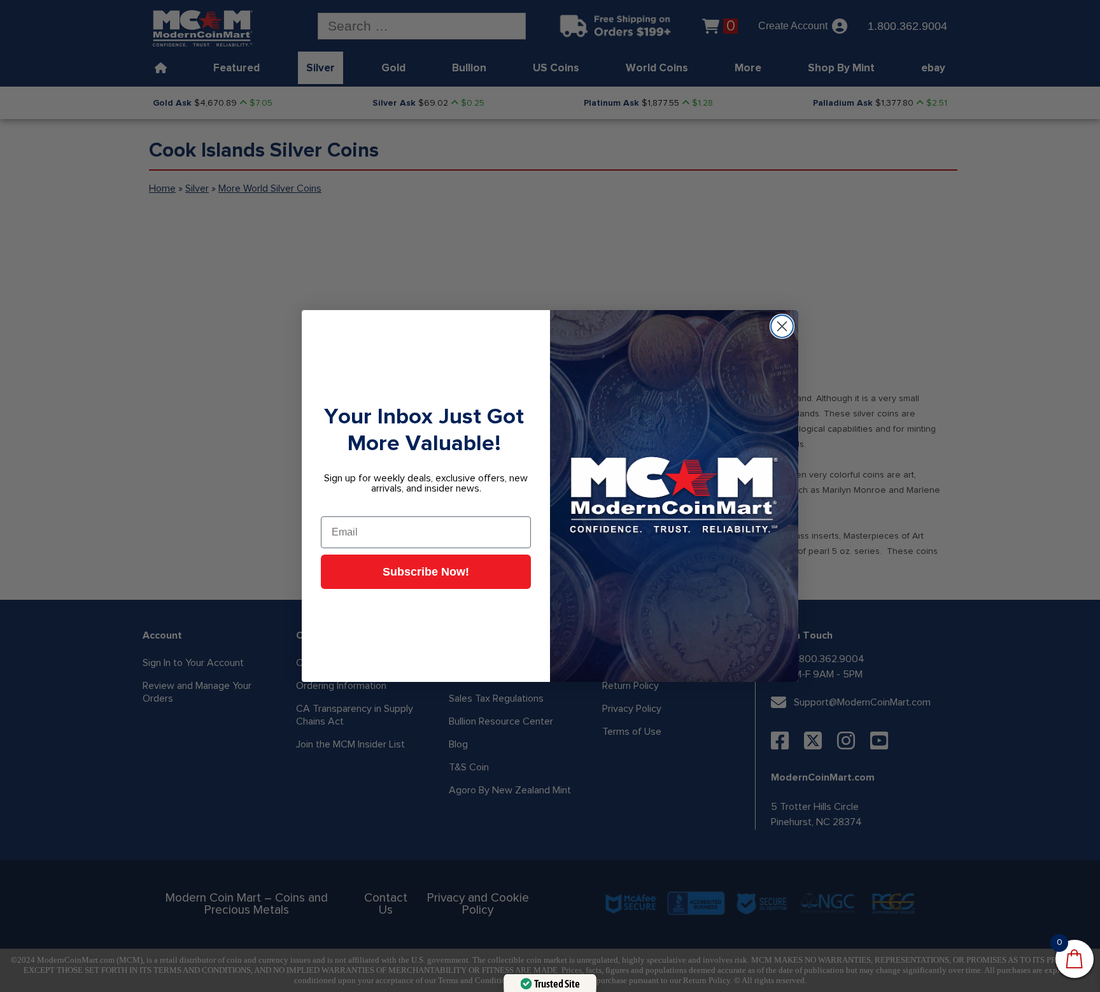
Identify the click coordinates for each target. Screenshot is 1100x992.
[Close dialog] (782, 326)
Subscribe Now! (426, 571)
